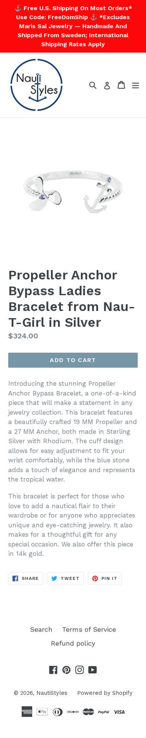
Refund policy (73, 643)
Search (41, 629)
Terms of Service (89, 629)
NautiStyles (51, 693)
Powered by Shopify (105, 693)
